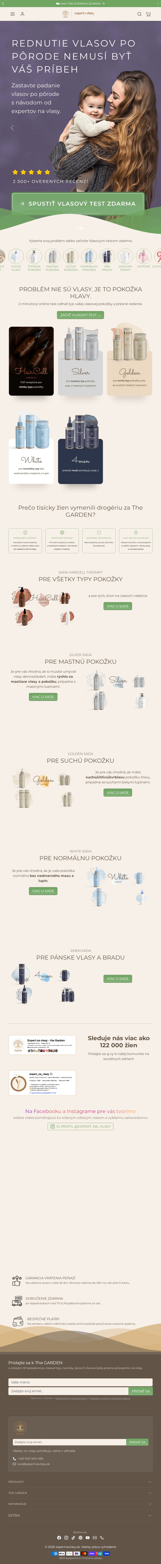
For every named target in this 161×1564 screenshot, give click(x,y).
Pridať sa (141, 1391)
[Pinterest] (80, 1537)
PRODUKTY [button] (16, 1481)
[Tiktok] (73, 1537)
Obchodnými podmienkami (71, 1398)
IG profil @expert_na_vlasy (83, 1126)
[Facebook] (59, 1537)
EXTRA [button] (14, 1515)
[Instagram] (66, 1537)
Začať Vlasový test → (80, 315)
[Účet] (22, 14)
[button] (13, 14)
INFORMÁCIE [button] (17, 1504)
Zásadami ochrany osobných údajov (110, 1398)
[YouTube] (87, 1537)
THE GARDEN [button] (17, 1492)
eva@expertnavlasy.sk (34, 1464)
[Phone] (101, 1537)
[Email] (94, 1537)
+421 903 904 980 (30, 1458)
